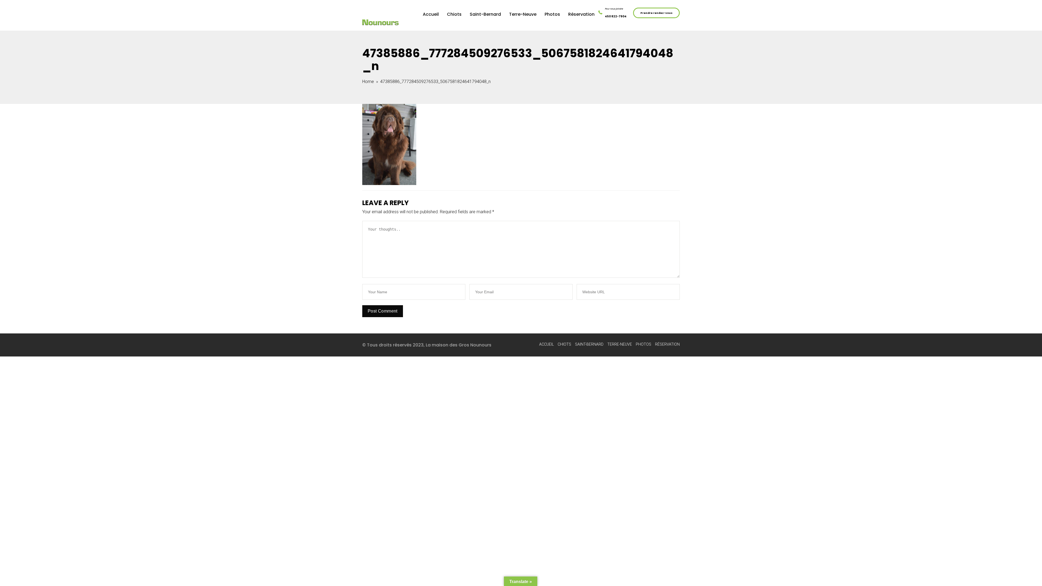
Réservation (581, 14)
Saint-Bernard (485, 14)
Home (368, 81)
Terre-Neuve (522, 14)
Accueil (431, 14)
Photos (552, 14)
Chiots (454, 14)
